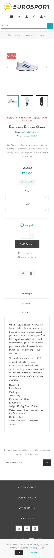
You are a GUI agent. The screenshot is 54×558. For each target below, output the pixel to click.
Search (50, 26)
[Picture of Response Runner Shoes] (13, 95)
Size (27, 204)
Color (27, 191)
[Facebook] (27, 528)
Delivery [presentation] (27, 303)
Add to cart (27, 244)
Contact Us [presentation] (27, 312)
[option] (12, 95)
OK (19, 552)
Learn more (33, 552)
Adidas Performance (30, 132)
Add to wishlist (26, 253)
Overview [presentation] (27, 294)
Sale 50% (11, 56)
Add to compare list (28, 257)
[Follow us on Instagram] (19, 528)
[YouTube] (35, 528)
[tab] (27, 294)
